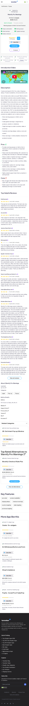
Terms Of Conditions (14, 694)
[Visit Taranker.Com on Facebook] (2, 703)
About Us (14, 692)
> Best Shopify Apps (6, 645)
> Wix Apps (4, 647)
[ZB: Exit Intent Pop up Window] (14, 428)
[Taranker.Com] (14, 1)
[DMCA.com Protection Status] (4, 687)
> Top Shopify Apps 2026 (8, 638)
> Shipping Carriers (6, 671)
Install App (14, 46)
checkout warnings (18, 501)
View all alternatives (14, 487)
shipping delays (6, 501)
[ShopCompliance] (14, 566)
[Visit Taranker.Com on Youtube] (10, 703)
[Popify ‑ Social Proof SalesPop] (14, 589)
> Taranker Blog (5, 661)
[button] (26, 2)
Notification (4, 6)
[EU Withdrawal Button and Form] (14, 544)
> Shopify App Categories (8, 665)
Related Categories (8, 423)
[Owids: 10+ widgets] (14, 522)
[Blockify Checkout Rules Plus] (14, 458)
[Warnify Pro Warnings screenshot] (7, 57)
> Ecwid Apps (5, 649)
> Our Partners (5, 669)
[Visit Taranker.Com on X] (5, 703)
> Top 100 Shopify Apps (7, 642)
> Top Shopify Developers (8, 667)
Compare (15, 50)
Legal (3, 393)
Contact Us (6, 692)
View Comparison (14, 481)
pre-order (4, 498)
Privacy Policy (21, 692)
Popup (10, 6)
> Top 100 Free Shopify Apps (9, 640)
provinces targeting (7, 508)
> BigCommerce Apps (7, 651)
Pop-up (10, 393)
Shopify (17, 17)
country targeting (6, 505)
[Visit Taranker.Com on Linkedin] (8, 703)
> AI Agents (4, 653)
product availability (15, 498)
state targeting (17, 505)
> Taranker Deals (5, 663)
